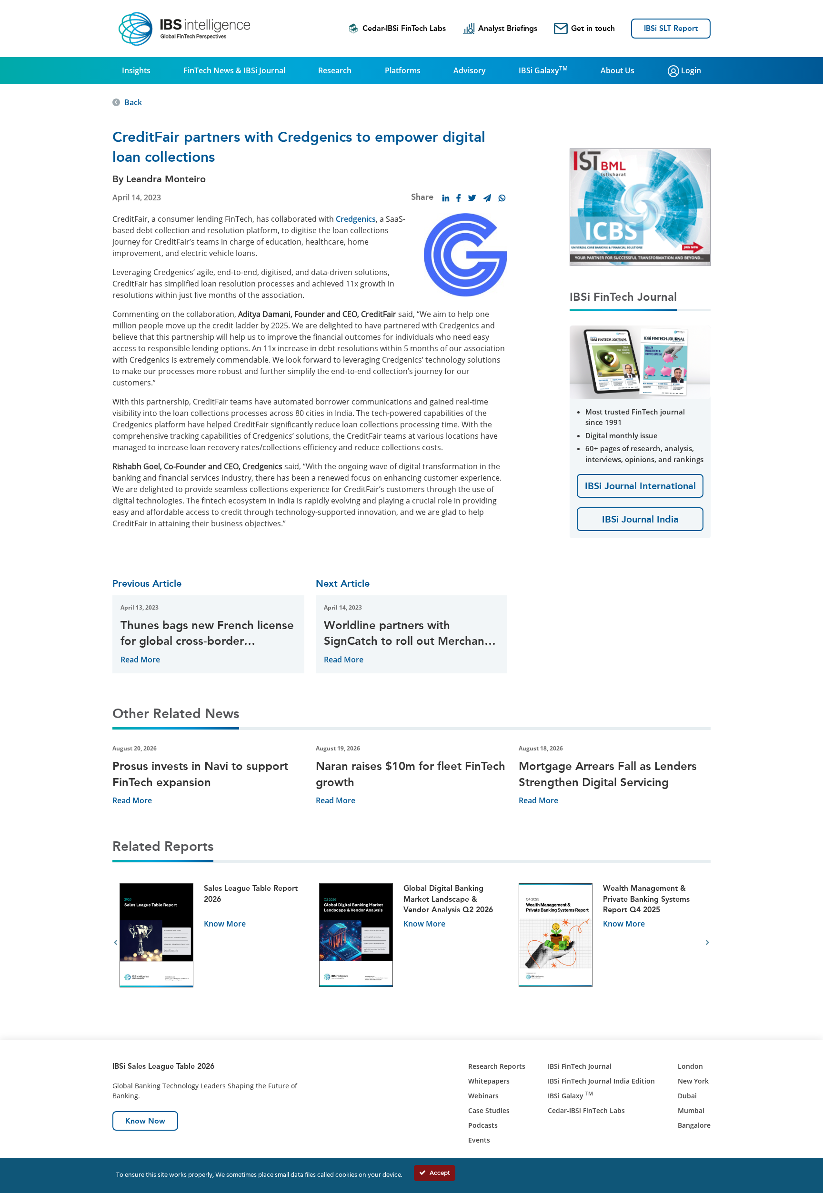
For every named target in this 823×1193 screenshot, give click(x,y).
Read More (140, 659)
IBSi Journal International (640, 486)
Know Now (145, 1120)
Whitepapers (489, 1080)
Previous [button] (115, 942)
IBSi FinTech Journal (580, 1066)
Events (479, 1139)
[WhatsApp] (502, 198)
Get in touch (593, 28)
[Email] (487, 198)
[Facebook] (458, 198)
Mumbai (691, 1110)
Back (133, 102)
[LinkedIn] (446, 198)
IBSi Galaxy (543, 70)
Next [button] (707, 942)
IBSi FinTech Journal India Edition (601, 1080)
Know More (225, 923)
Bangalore (694, 1125)
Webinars (483, 1095)
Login (690, 70)
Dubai (687, 1095)
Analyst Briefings (507, 28)
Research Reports (496, 1066)
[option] (212, 943)
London (690, 1066)
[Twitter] (472, 198)
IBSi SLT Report (671, 28)
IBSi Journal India (640, 519)
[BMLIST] (640, 206)
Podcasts (483, 1125)
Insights (136, 70)
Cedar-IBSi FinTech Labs (404, 28)
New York (693, 1080)
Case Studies (489, 1110)
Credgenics (356, 219)
